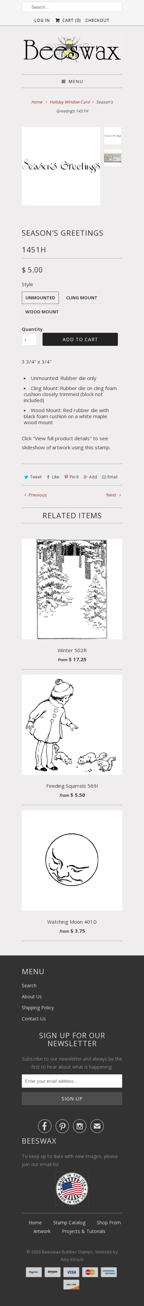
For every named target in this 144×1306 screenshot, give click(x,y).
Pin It (74, 477)
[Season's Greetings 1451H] (61, 166)
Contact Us (34, 1018)
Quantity (32, 329)
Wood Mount (42, 312)
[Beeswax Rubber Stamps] (72, 49)
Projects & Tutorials (83, 1231)
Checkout (97, 20)
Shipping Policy (38, 1007)
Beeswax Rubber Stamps (67, 1252)
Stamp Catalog (69, 1222)
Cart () (70, 20)
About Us (32, 996)
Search (29, 985)
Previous (37, 495)
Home (35, 1222)
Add (93, 477)
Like (55, 477)
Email (112, 477)
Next (111, 495)
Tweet (36, 477)
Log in (42, 20)
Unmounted (40, 298)
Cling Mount (81, 298)
